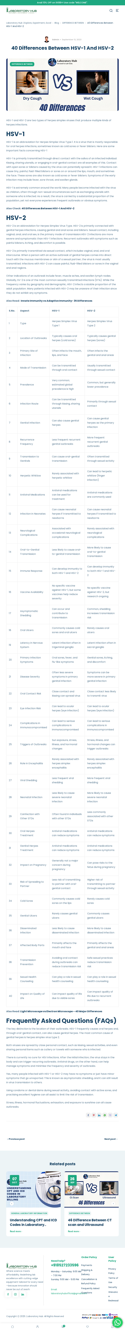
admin (55, 40)
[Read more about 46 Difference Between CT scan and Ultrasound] (91, 1189)
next (113, 1203)
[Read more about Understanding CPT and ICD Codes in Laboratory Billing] (33, 1189)
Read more (15, 1231)
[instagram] (15, 1294)
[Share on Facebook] (88, 1115)
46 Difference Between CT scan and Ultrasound (90, 1222)
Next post (110, 1139)
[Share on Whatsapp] (104, 1115)
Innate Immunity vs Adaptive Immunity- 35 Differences (56, 301)
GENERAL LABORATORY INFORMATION (29, 1213)
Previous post (17, 1139)
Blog (57, 22)
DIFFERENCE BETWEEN (73, 22)
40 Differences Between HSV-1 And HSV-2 (48, 208)
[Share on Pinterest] (93, 1115)
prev (12, 1203)
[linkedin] (23, 1294)
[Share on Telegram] (115, 1115)
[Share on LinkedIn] (99, 1115)
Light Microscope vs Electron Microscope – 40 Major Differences (61, 1011)
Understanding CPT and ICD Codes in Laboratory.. (33, 1222)
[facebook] (8, 1294)
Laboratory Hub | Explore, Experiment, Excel (28, 22)
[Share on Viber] (110, 1115)
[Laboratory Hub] (21, 10)
